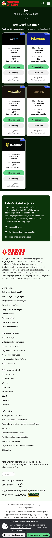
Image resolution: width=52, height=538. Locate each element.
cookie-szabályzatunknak (20, 527)
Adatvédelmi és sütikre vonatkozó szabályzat (20, 424)
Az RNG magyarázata (11, 305)
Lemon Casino (8, 378)
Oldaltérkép (6, 450)
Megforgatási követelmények (14, 300)
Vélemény (13, 72)
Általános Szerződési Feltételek (14, 419)
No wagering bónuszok (11, 355)
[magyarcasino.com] (12, 3)
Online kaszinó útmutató (12, 292)
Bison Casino (7, 391)
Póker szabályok (8, 313)
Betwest (5, 400)
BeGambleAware (16, 227)
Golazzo (5, 404)
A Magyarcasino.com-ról (12, 415)
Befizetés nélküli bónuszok (13, 342)
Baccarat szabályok (10, 322)
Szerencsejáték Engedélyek (13, 296)
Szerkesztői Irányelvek (11, 441)
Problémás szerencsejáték (20, 237)
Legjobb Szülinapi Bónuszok (13, 350)
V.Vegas (5, 383)
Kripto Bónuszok (9, 363)
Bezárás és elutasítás (13, 535)
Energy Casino (8, 374)
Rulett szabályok (8, 318)
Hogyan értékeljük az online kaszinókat (18, 445)
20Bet (4, 396)
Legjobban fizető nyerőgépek (14, 359)
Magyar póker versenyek (12, 309)
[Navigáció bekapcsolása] (48, 3)
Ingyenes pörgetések (10, 346)
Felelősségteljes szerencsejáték (22, 232)
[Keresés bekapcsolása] (42, 3)
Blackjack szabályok (10, 327)
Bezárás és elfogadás (38, 535)
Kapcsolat (6, 428)
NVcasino (6, 387)
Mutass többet (44, 29)
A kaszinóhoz (14, 67)
